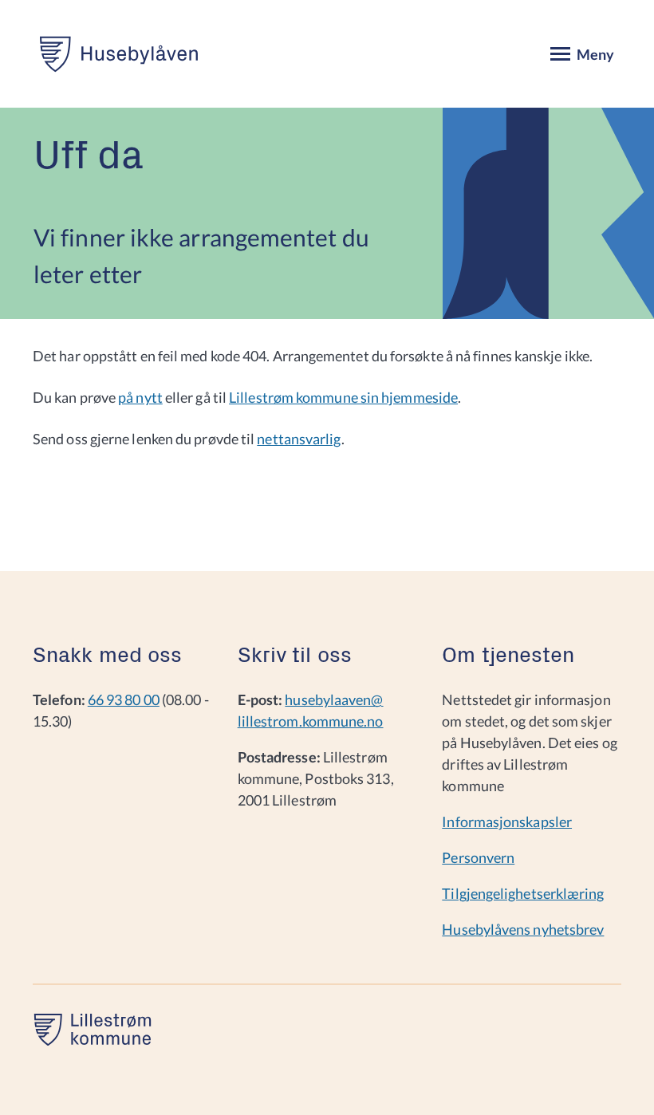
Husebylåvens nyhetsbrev (523, 929)
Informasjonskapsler (507, 821)
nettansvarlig (299, 438)
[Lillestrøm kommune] (92, 1040)
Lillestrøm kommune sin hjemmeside (343, 397)
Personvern (478, 857)
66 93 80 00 (124, 699)
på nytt (140, 397)
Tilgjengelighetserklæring (523, 893)
